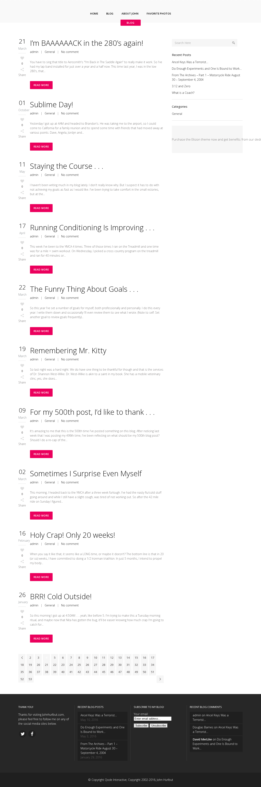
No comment (70, 52)
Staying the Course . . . (66, 166)
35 (22, 672)
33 (144, 665)
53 (30, 679)
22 (54, 665)
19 (30, 665)
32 (136, 665)
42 (79, 672)
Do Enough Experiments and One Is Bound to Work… (207, 68)
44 (95, 672)
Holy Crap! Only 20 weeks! (72, 535)
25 (79, 665)
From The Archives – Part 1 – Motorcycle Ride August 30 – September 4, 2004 (99, 748)
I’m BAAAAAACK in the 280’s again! (86, 43)
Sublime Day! (51, 104)
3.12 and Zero (181, 86)
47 (120, 672)
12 (111, 658)
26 (87, 665)
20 (38, 665)
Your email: (141, 714)
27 (95, 665)
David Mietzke (202, 739)
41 (71, 672)
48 (128, 672)
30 (120, 665)
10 (95, 658)
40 (62, 672)
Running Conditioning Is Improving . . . (92, 227)
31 (128, 665)
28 (103, 665)
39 (54, 672)
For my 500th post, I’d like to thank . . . (92, 412)
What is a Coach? (183, 93)
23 (62, 665)
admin (34, 52)
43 (87, 672)
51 (152, 672)
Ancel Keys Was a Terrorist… (190, 62)
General (50, 52)
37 (38, 672)
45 (103, 672)
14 (128, 658)
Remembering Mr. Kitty (68, 350)
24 (71, 665)
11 (103, 658)
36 (30, 672)
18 (22, 665)
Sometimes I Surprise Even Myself (86, 473)
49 (136, 672)
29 (111, 665)
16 (144, 658)
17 (152, 658)
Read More (41, 85)
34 (152, 665)
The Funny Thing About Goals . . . (84, 289)
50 (144, 672)
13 (120, 658)
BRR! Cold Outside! (61, 596)
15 (136, 658)
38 (46, 672)
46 (111, 672)
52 (22, 679)
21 (46, 665)
